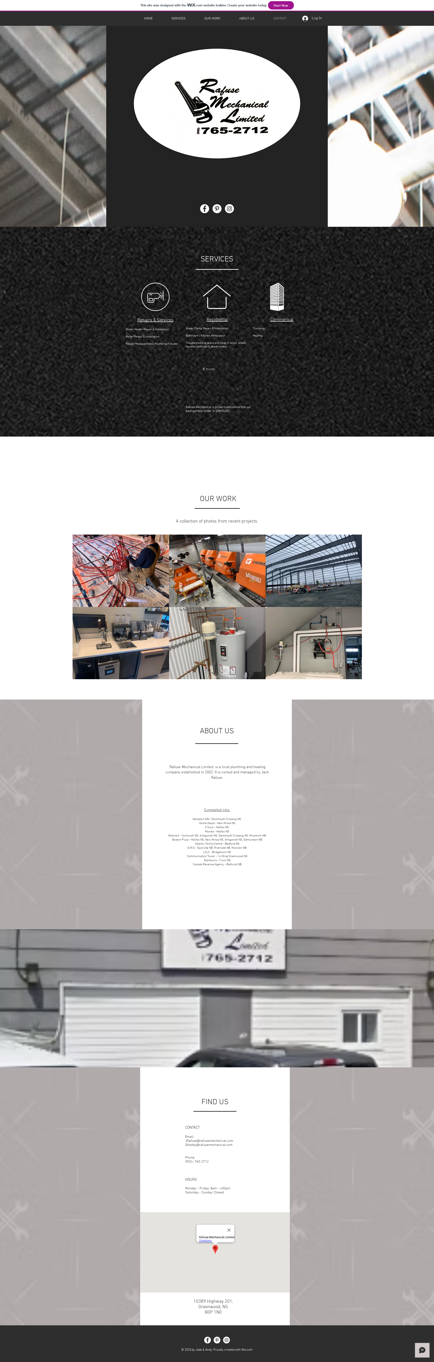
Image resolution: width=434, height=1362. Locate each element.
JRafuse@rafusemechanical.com (209, 1141)
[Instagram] (229, 208)
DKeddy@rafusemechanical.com (209, 1145)
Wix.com (246, 1350)
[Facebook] (204, 208)
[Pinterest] (217, 208)
